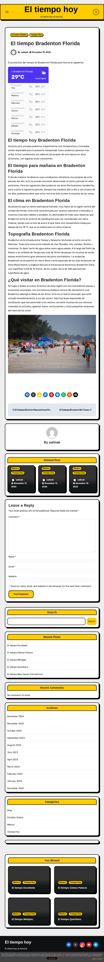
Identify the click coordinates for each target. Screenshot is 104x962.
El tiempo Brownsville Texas (74, 410)
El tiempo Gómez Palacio (20, 652)
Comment (14, 517)
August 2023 (14, 745)
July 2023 (12, 752)
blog (9, 810)
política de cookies (63, 956)
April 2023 (12, 759)
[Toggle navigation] (7, 12)
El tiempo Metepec (16, 660)
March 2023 (13, 766)
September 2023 (16, 738)
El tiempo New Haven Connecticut (25, 674)
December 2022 (15, 788)
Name (12, 556)
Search (52, 612)
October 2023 (14, 731)
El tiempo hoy (51, 9)
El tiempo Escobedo (17, 645)
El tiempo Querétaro (17, 667)
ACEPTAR (52, 958)
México (15, 468)
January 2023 (14, 781)
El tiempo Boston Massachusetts (32, 410)
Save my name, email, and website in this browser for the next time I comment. (51, 586)
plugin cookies (97, 959)
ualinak (24, 52)
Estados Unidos (19, 35)
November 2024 (15, 716)
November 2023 (15, 723)
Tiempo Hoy (36, 35)
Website (13, 576)
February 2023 (15, 774)
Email (12, 566)
